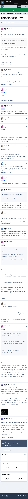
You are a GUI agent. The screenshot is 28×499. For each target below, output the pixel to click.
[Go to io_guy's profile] (2, 70)
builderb (6, 418)
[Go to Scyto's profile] (2, 163)
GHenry (14, 467)
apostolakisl (9, 469)
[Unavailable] (4, 409)
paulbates (6, 384)
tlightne (22, 467)
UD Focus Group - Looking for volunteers (11, 10)
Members (13, 384)
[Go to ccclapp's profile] (2, 22)
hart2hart (5, 469)
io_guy (5, 69)
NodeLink (13, 22)
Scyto (5, 162)
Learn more (2, 2)
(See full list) (23, 464)
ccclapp (4, 22)
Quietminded (9, 467)
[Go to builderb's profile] (2, 419)
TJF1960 (14, 469)
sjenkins (4, 467)
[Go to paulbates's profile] (2, 385)
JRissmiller (18, 467)
